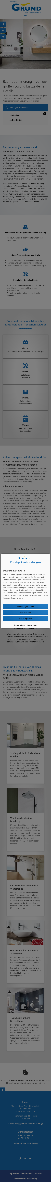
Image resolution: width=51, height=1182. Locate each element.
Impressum (32, 625)
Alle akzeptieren (25, 618)
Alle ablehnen (25, 612)
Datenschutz (19, 625)
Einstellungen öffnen (25, 606)
